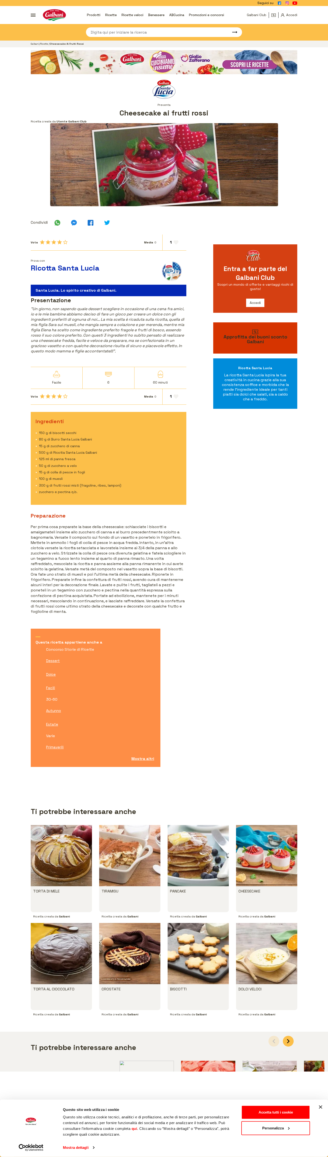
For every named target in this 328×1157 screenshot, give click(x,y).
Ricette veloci (132, 15)
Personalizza (273, 1128)
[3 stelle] (54, 242)
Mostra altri (142, 758)
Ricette (111, 15)
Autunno (53, 710)
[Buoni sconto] (275, 15)
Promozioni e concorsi (206, 15)
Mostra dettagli (76, 1147)
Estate (52, 724)
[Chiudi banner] (320, 1107)
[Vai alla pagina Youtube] (294, 3)
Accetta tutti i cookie (276, 1112)
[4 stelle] (59, 242)
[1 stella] (42, 242)
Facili (50, 688)
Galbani (35, 43)
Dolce (51, 674)
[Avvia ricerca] (232, 32)
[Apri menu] (33, 15)
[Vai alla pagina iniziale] (54, 15)
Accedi (255, 303)
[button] (288, 1041)
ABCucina (176, 15)
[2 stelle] (48, 242)
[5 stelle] (65, 242)
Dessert (53, 660)
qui (134, 1129)
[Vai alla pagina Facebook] (279, 3)
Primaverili (55, 747)
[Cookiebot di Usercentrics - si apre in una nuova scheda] (31, 1147)
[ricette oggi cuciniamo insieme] (164, 62)
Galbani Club (256, 15)
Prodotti (93, 15)
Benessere (156, 15)
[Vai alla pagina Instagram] (287, 3)
